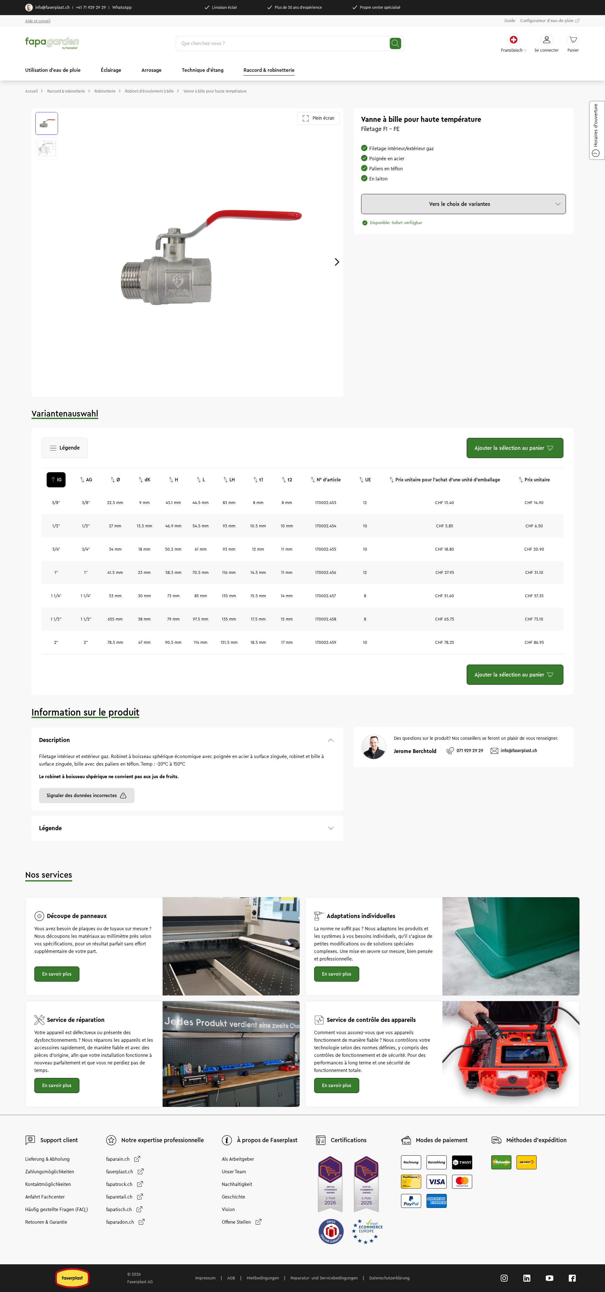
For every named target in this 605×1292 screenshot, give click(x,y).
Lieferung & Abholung (47, 1159)
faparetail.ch (119, 1196)
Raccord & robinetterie (269, 70)
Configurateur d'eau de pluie (546, 21)
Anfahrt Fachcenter (45, 1196)
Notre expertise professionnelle (162, 1140)
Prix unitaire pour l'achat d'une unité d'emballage (447, 479)
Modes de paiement (442, 1140)
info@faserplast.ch (52, 7)
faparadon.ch (120, 1222)
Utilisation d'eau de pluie (53, 70)
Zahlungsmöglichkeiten (49, 1171)
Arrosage (151, 70)
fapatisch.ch (119, 1209)
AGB (231, 1278)
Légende (68, 450)
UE (368, 479)
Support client (59, 1140)
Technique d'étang (202, 70)
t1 (261, 479)
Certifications (348, 1140)
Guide (509, 21)
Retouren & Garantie (46, 1222)
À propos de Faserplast (267, 1140)
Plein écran (323, 118)
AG (89, 479)
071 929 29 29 (470, 750)
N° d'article (329, 479)
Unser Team (234, 1171)
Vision (228, 1209)
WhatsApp (122, 7)
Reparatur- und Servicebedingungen (324, 1278)
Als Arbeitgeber (238, 1159)
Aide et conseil (37, 21)
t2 (290, 479)
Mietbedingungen (263, 1278)
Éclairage (111, 70)
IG (59, 479)
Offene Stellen (236, 1222)
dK (147, 479)
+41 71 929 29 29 (91, 7)
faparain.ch (118, 1159)
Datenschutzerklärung (389, 1278)
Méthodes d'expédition (536, 1140)
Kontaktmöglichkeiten (48, 1184)
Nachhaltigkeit (237, 1184)
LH (232, 479)
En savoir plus (57, 974)
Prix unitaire (537, 479)
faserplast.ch (119, 1171)
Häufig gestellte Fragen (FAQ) (56, 1209)
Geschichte (233, 1196)
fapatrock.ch (119, 1184)
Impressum (205, 1278)
